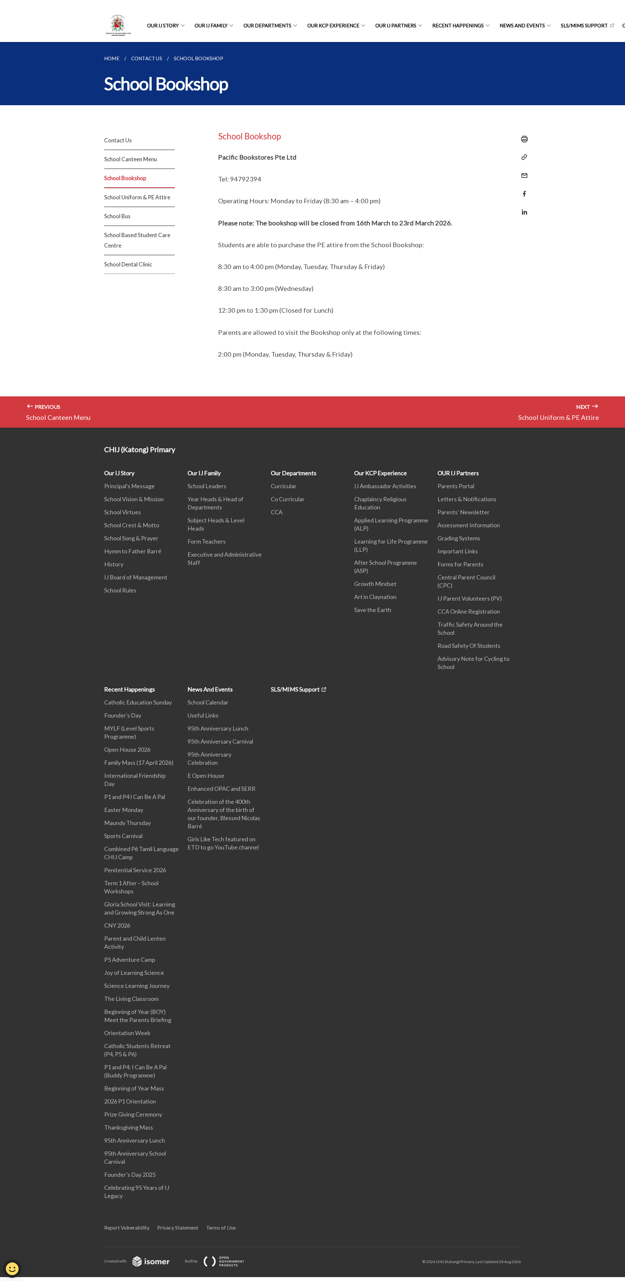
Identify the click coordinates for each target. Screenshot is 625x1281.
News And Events (522, 25)
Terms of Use (221, 1227)
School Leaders (207, 486)
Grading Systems (459, 538)
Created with (115, 1261)
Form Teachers (207, 541)
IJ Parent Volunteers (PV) (470, 598)
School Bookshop (125, 178)
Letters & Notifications (467, 499)
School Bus (117, 216)
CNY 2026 (117, 925)
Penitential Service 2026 (135, 870)
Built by (191, 1261)
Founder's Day (122, 715)
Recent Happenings (458, 25)
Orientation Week (127, 1032)
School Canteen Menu (130, 159)
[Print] (522, 139)
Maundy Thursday (127, 822)
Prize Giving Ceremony (133, 1114)
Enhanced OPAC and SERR (222, 788)
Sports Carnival (123, 835)
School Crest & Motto (131, 525)
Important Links (458, 551)
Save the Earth (372, 609)
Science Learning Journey (137, 985)
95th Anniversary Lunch (134, 1140)
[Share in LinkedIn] (522, 208)
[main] (312, 235)
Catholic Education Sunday (138, 702)
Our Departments (267, 25)
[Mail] (522, 171)
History (113, 564)
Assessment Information (469, 525)
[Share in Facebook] (522, 190)
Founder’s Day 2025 (130, 1174)
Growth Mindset (375, 583)
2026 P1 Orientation (130, 1101)
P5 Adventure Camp (129, 959)
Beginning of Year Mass (134, 1088)
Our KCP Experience (333, 25)
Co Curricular (288, 499)
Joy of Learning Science (134, 972)
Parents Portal (456, 486)
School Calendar (208, 702)
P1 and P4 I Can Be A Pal (134, 796)
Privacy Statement (177, 1227)
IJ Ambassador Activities (385, 486)
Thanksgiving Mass (128, 1127)
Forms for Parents (460, 564)
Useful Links (203, 715)
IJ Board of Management (135, 577)
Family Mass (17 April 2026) (139, 762)
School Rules (120, 590)
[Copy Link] (522, 157)
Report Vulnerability (126, 1227)
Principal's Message (129, 486)
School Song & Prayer (131, 538)
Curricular (284, 486)
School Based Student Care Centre (137, 240)
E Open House (206, 775)
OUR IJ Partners (395, 25)
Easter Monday (123, 809)
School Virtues (122, 512)
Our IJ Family (211, 25)
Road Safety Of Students (469, 645)
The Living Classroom (131, 998)
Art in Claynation (375, 596)
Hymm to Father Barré (132, 551)
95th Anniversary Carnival (220, 741)
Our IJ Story (163, 25)
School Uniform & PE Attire (137, 197)
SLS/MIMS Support (584, 25)
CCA (277, 512)
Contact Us (118, 140)
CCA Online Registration (469, 611)
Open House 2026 (127, 749)
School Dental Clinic (128, 264)
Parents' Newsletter (464, 512)
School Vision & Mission (134, 499)
